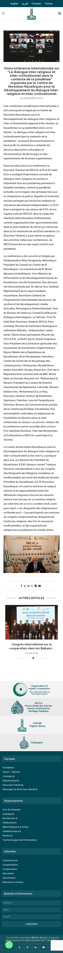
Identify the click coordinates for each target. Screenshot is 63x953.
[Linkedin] (35, 947)
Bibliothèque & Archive (16, 827)
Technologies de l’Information (20, 840)
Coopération (10, 869)
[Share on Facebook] (21, 585)
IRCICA (35, 937)
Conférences (10, 860)
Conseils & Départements (11, 778)
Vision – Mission (11, 772)
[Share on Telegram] (35, 585)
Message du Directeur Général (20, 789)
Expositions (9, 877)
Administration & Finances (12, 833)
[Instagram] (27, 947)
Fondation (8, 767)
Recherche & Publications (10, 820)
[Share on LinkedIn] (28, 585)
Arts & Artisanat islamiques (11, 811)
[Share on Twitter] (25, 585)
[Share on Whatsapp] (32, 585)
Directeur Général (13, 785)
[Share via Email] (39, 585)
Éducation (8, 873)
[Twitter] (19, 947)
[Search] (3, 13)
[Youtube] (44, 947)
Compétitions (10, 864)
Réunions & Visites (13, 882)
